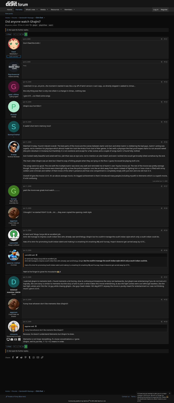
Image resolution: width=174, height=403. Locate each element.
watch (51, 25)
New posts (9, 13)
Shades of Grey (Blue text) (16, 396)
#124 (165, 102)
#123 (165, 82)
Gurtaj (14, 199)
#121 (165, 39)
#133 (165, 322)
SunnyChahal (14, 134)
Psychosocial (13, 74)
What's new (30, 9)
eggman (13, 221)
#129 (165, 230)
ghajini (35, 25)
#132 (165, 300)
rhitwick (14, 334)
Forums (19, 9)
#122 (165, 62)
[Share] (161, 39)
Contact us (125, 396)
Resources (55, 9)
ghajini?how (43, 25)
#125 (165, 122)
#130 (165, 250)
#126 (165, 142)
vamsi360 (13, 243)
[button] (37, 9)
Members (68, 9)
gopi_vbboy (14, 94)
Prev (9, 34)
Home (9, 9)
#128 (165, 208)
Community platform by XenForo (87, 401)
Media (43, 9)
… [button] (17, 34)
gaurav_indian (12, 25)
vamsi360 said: (30, 255)
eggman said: (29, 326)
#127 (165, 186)
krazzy (14, 154)
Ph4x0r (14, 114)
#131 (165, 277)
